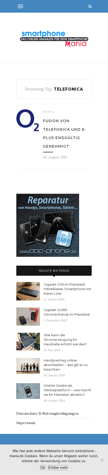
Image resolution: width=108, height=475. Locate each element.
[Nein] (101, 459)
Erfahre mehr (57, 467)
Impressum (25, 423)
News (48, 112)
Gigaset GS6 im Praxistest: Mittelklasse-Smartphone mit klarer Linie (67, 288)
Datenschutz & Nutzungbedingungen (47, 413)
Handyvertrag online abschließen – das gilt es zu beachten (66, 364)
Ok (43, 467)
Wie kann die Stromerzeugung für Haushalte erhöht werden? (65, 339)
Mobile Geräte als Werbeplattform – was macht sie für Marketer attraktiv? (67, 390)
